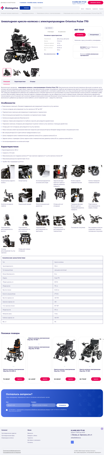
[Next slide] (40, 72)
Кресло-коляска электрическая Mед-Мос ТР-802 (64, 370)
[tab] (13, 366)
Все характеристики (50, 54)
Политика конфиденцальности (11, 450)
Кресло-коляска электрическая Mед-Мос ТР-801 (90, 370)
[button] (7, 72)
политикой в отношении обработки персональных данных (33, 409)
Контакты (40, 2)
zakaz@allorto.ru (76, 437)
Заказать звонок (95, 2)
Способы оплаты (32, 2)
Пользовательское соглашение (12, 452)
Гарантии (30, 438)
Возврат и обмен (32, 435)
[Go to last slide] (2, 72)
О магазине (23, 2)
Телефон (33, 402)
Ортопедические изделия (9, 433)
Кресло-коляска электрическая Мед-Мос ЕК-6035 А (13, 370)
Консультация (94, 34)
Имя (7, 402)
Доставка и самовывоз (34, 440)
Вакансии (30, 433)
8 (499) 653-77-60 (79, 2)
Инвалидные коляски (8, 438)
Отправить (62, 405)
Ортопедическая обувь (8, 435)
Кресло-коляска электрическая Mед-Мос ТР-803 (39, 347)
